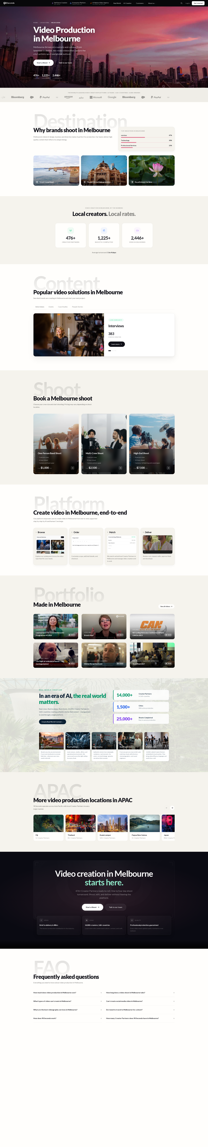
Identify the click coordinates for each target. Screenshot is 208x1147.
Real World (117, 3)
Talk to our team (65, 63)
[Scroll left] (166, 807)
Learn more (115, 344)
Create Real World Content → (52, 722)
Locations (44, 22)
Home (35, 22)
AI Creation (127, 3)
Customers (140, 3)
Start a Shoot (42, 63)
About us (151, 3)
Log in (188, 3)
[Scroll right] (172, 807)
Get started (198, 3)
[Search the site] (181, 3)
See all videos (165, 606)
